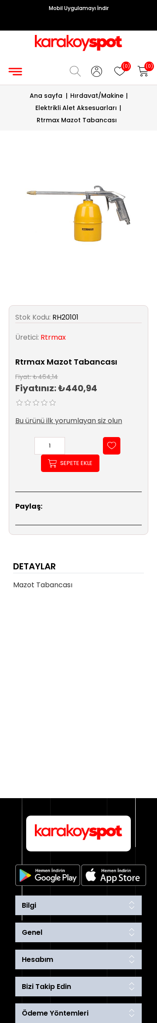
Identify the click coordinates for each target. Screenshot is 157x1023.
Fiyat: (23, 376)
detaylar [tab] (34, 566)
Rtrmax (53, 337)
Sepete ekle (76, 463)
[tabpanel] (78, 588)
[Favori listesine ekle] (111, 446)
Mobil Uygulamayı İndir (79, 8)
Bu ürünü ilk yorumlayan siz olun (68, 421)
